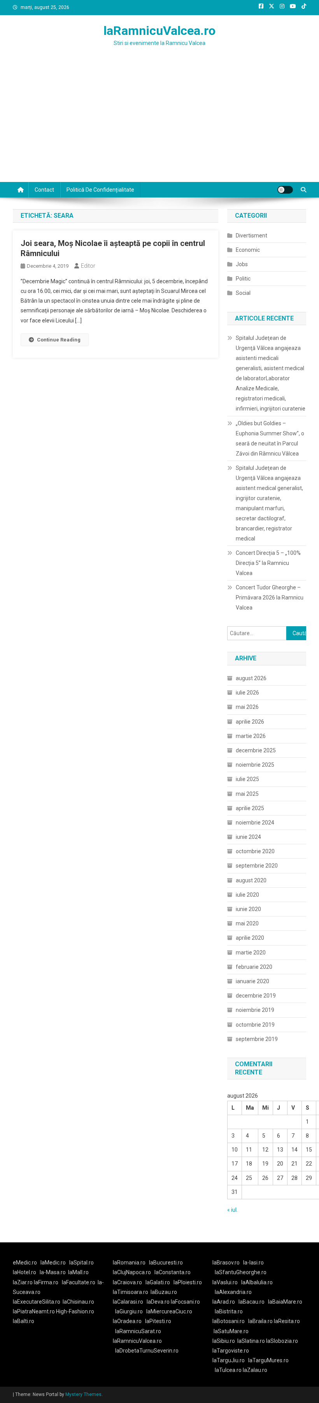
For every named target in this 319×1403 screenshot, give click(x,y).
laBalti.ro (23, 1321)
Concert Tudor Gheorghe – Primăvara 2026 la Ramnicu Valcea (269, 597)
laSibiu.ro (223, 1341)
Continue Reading (59, 340)
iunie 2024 (248, 837)
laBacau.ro (251, 1302)
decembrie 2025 (256, 750)
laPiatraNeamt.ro (34, 1311)
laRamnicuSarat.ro (138, 1331)
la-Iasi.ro (253, 1262)
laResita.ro (287, 1321)
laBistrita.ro (229, 1311)
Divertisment (251, 235)
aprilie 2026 (250, 722)
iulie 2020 (247, 895)
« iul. (232, 1210)
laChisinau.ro (78, 1302)
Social (243, 293)
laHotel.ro (24, 1272)
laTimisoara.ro (130, 1292)
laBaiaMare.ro (285, 1302)
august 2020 (251, 880)
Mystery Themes (83, 1394)
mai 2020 (247, 923)
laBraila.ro (260, 1321)
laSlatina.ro (251, 1341)
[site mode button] (285, 190)
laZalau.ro (255, 1370)
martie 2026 (251, 736)
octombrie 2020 (255, 851)
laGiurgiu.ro (130, 1311)
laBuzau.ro (164, 1292)
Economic (248, 250)
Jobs (242, 264)
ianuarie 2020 (252, 981)
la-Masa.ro (53, 1272)
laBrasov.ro (226, 1262)
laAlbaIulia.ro (257, 1282)
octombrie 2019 (255, 1025)
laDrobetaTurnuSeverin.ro (147, 1351)
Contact (44, 190)
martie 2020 (251, 952)
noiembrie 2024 (255, 822)
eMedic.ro (25, 1262)
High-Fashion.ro (75, 1311)
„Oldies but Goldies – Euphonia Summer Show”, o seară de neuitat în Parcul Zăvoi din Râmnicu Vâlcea (270, 438)
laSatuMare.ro (231, 1331)
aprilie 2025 (250, 808)
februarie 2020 (254, 967)
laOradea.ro (127, 1321)
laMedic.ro (53, 1262)
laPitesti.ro (158, 1321)
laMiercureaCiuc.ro (169, 1311)
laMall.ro (78, 1272)
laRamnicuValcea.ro (159, 30)
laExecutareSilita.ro (36, 1302)
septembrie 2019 (257, 1039)
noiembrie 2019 (255, 1010)
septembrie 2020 (257, 866)
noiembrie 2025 (255, 765)
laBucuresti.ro (166, 1262)
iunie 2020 (248, 909)
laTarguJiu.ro (230, 1360)
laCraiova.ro (127, 1282)
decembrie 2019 (256, 995)
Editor (88, 266)
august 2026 (251, 678)
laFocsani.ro (185, 1302)
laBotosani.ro (228, 1321)
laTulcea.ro (229, 1370)
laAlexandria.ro (233, 1292)
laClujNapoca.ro (132, 1272)
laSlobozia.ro (282, 1341)
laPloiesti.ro (188, 1282)
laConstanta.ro (172, 1272)
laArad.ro (223, 1302)
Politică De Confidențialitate (100, 190)
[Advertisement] (159, 123)
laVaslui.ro (226, 1282)
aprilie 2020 (250, 938)
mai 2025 (247, 794)
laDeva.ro (158, 1302)
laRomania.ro (129, 1262)
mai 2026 (247, 707)
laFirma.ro (46, 1282)
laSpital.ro (81, 1262)
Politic (243, 278)
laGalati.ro (157, 1282)
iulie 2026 (247, 692)
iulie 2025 (247, 779)
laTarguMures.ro (268, 1360)
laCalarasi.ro (128, 1302)
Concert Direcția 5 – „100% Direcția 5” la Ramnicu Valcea (268, 563)
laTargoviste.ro (230, 1351)
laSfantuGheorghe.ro (240, 1272)
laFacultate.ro (78, 1282)
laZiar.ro (23, 1282)
